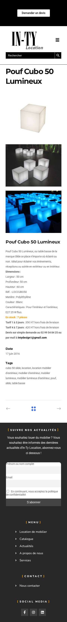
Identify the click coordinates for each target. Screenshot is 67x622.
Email (9, 477)
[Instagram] (33, 612)
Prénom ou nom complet (20, 464)
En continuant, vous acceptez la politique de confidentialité (32, 493)
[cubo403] (33, 165)
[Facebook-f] (24, 612)
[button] (57, 40)
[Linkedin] (42, 612)
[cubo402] (33, 119)
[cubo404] (33, 212)
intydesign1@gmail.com (32, 337)
